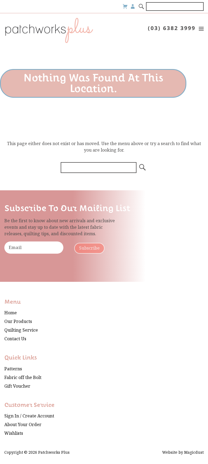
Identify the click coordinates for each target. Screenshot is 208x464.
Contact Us (15, 338)
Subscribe (89, 248)
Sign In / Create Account (29, 416)
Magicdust (194, 452)
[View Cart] (125, 6)
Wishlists (13, 433)
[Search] (141, 6)
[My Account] (132, 6)
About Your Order (22, 424)
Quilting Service (21, 330)
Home (10, 312)
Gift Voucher (17, 386)
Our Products (18, 321)
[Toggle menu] (201, 28)
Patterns (13, 368)
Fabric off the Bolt (22, 377)
